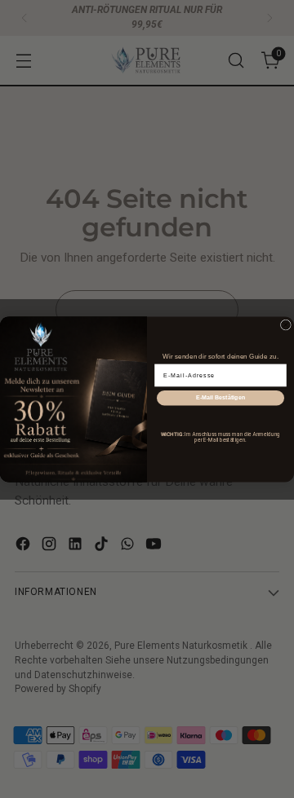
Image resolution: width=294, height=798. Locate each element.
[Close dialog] (285, 324)
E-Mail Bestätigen (221, 397)
